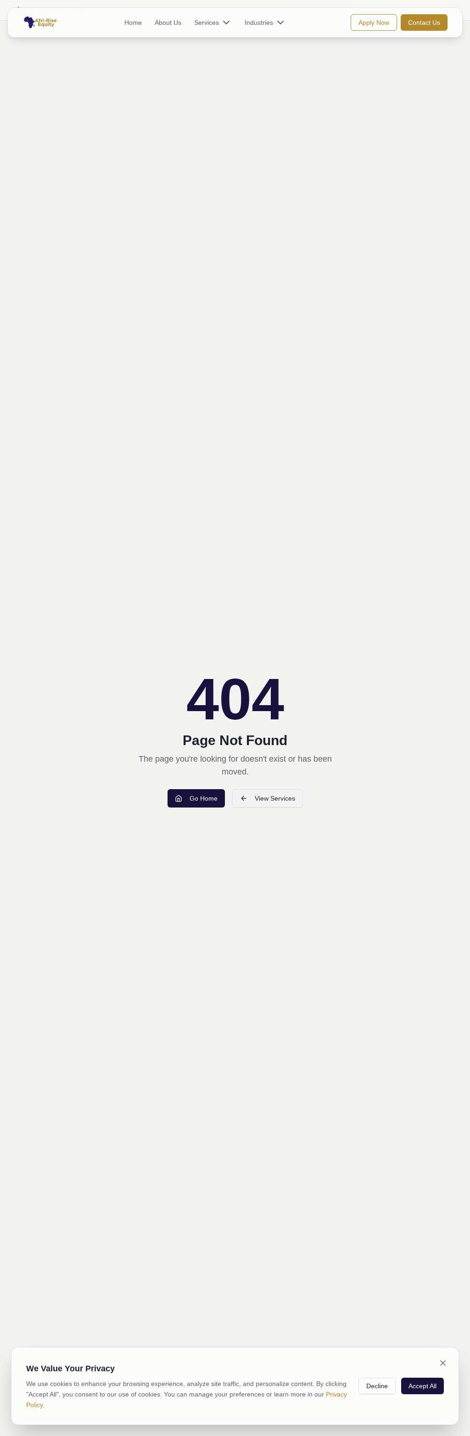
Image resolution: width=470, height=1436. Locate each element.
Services (206, 22)
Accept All (422, 1386)
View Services (275, 798)
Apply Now (373, 22)
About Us (168, 22)
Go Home (204, 798)
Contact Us (424, 22)
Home (133, 22)
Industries (259, 22)
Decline (377, 1386)
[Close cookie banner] (443, 1363)
